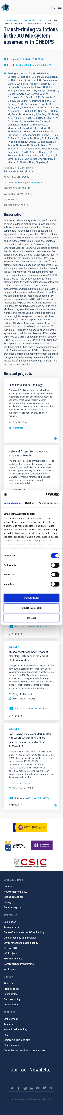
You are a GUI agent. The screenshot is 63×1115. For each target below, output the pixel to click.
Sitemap (8, 983)
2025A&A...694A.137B (32, 59)
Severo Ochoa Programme (19, 963)
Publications (38, 20)
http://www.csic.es (30, 863)
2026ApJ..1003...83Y (36, 626)
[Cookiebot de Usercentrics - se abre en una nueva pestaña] (46, 494)
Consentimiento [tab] (12, 503)
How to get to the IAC (15, 891)
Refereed (14, 647)
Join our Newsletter (31, 1070)
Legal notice (11, 994)
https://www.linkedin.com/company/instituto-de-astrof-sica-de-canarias (31, 1088)
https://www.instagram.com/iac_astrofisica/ (25, 1088)
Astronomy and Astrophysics (29, 182)
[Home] (5, 7)
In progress (18, 428)
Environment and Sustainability (21, 942)
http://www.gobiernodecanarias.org (15, 845)
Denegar (31, 618)
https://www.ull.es (42, 845)
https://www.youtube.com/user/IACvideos (38, 1088)
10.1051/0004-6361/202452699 (33, 65)
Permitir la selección (31, 608)
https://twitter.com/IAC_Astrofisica (12, 1088)
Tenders (8, 1024)
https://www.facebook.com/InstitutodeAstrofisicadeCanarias (18, 1088)
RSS (6, 1034)
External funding (13, 958)
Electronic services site (17, 1040)
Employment (11, 1018)
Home (6, 20)
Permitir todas (31, 598)
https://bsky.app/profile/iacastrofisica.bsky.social (44, 1088)
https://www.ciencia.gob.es (30, 827)
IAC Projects (11, 953)
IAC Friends (10, 969)
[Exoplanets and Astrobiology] (55, 438)
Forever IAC (10, 948)
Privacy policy (11, 988)
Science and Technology (21, 20)
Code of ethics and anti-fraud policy (24, 932)
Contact (8, 886)
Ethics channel (12, 1045)
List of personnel (13, 896)
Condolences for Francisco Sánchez (24, 1050)
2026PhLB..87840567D (37, 798)
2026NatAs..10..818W (36, 708)
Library (7, 902)
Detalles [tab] (29, 503)
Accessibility (11, 1004)
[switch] (55, 565)
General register (13, 907)
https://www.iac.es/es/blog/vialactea (51, 1088)
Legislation (10, 922)
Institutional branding (15, 1029)
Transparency (11, 927)
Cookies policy (12, 999)
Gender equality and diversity (20, 937)
